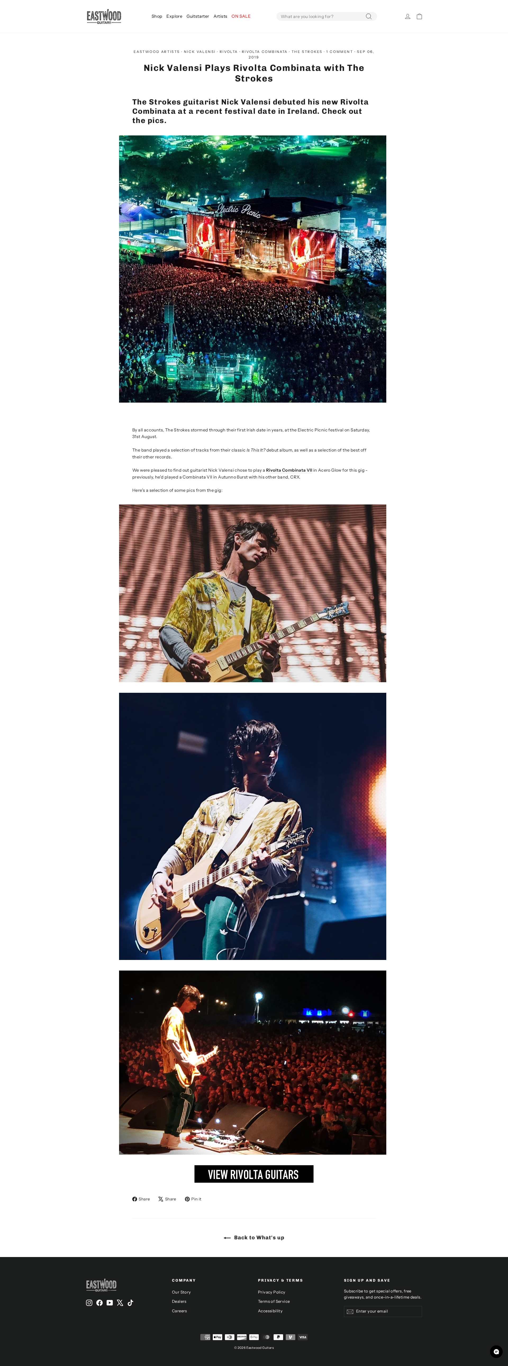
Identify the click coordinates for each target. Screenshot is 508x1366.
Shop (157, 16)
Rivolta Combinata (265, 51)
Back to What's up (258, 1237)
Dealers (179, 1301)
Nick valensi (200, 51)
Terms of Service (274, 1301)
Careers (179, 1311)
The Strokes (307, 51)
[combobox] (326, 16)
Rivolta (229, 51)
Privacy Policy (271, 1292)
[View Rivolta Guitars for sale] (254, 1181)
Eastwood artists (157, 51)
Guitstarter (198, 16)
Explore (174, 16)
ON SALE (241, 16)
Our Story (181, 1292)
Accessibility (270, 1311)
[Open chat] (496, 1351)
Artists (221, 16)
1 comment (340, 51)
